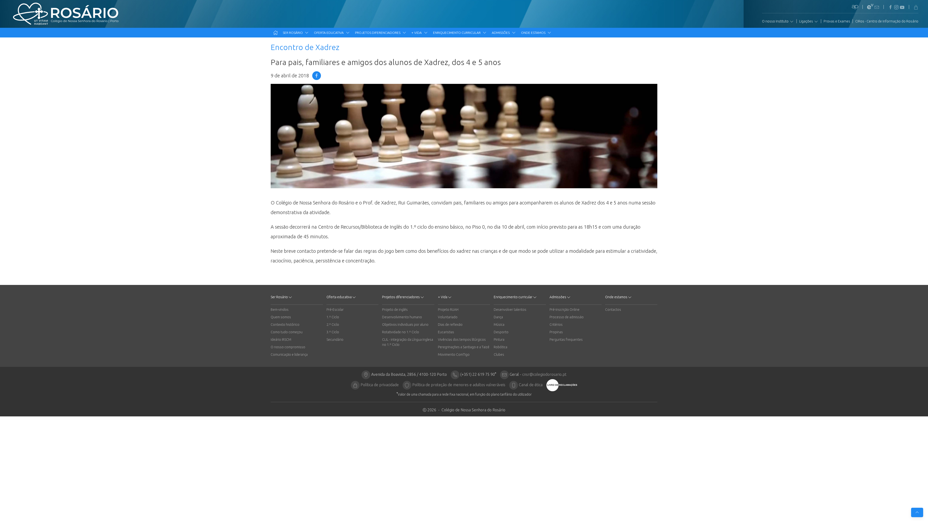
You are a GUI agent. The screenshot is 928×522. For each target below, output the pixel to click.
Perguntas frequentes (566, 339)
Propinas (556, 332)
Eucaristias (446, 332)
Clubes (499, 354)
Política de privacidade (380, 385)
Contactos (613, 310)
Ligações (806, 21)
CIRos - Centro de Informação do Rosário (886, 21)
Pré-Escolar (335, 310)
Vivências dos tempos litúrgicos (462, 339)
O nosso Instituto (775, 21)
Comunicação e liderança (289, 354)
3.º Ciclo (332, 332)
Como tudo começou (287, 332)
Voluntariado (447, 317)
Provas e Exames (837, 21)
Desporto (501, 332)
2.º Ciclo (332, 324)
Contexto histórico (285, 324)
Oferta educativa (329, 33)
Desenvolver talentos (510, 310)
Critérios (556, 324)
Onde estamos (533, 33)
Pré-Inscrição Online (565, 310)
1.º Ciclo (332, 317)
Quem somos (281, 317)
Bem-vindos (280, 310)
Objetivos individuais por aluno (405, 324)
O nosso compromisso (288, 347)
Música (499, 324)
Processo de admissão (567, 317)
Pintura (499, 339)
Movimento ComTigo (454, 354)
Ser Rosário (293, 33)
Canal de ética (531, 385)
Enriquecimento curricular (457, 33)
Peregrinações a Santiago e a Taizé (463, 347)
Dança (498, 317)
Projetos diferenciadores (378, 33)
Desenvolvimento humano (402, 317)
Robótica (500, 347)
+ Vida (417, 33)
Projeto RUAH (448, 310)
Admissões (501, 33)
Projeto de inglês (395, 310)
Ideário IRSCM (281, 339)
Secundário (334, 339)
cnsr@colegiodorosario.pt (544, 374)
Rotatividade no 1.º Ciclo (400, 332)
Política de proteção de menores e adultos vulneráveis (458, 385)
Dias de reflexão (450, 324)
